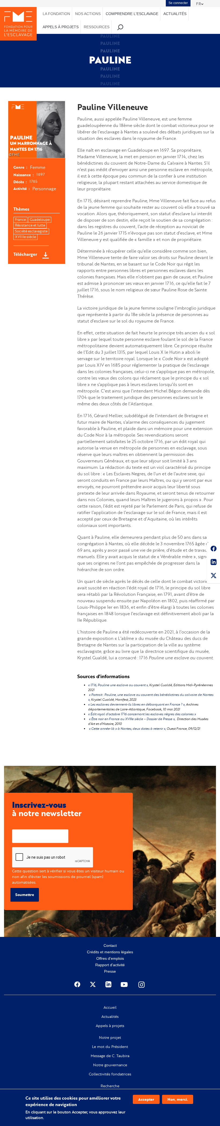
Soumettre (24, 894)
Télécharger (25, 254)
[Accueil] (18, 24)
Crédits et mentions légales (110, 952)
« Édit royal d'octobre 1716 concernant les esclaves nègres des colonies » (142, 714)
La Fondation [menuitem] (56, 14)
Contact (110, 945)
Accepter (146, 1099)
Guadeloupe (40, 219)
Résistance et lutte (30, 225)
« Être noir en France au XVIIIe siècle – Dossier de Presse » (131, 719)
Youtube (125, 984)
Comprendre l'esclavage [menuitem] (132, 14)
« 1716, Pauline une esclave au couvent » (118, 685)
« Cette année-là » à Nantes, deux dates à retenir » (127, 728)
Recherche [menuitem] (120, 27)
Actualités (110, 1016)
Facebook (213, 549)
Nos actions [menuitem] (88, 14)
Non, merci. (177, 1099)
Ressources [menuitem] (96, 27)
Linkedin (213, 563)
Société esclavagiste (31, 231)
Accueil (110, 1007)
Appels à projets (110, 1026)
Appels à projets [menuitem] (61, 27)
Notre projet (110, 1037)
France (20, 219)
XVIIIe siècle (25, 236)
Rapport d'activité (110, 965)
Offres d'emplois (110, 958)
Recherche (110, 1086)
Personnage (44, 188)
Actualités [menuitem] (174, 14)
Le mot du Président (110, 1047)
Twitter (213, 576)
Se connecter (178, 3)
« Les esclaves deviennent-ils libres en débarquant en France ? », (136, 704)
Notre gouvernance (110, 1065)
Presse (110, 971)
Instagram (142, 984)
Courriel (19, 825)
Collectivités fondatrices (110, 1074)
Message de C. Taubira (110, 1056)
